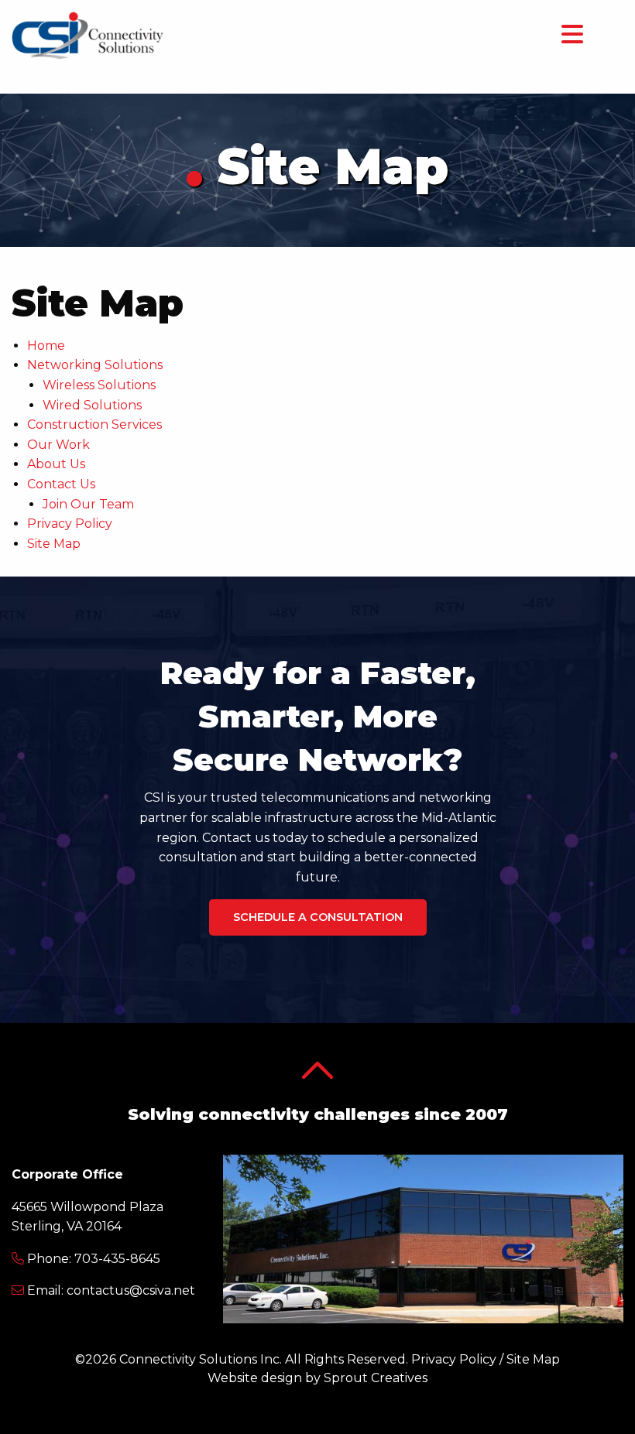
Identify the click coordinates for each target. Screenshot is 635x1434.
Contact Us (61, 484)
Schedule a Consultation (318, 917)
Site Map (54, 543)
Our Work (58, 444)
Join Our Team (88, 504)
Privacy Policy (69, 523)
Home (46, 345)
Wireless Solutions (99, 385)
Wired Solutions (92, 405)
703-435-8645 (117, 1258)
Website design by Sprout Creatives (317, 1378)
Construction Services (94, 424)
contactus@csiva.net (131, 1290)
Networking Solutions (95, 365)
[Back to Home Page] (88, 34)
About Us (56, 464)
